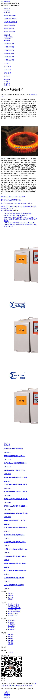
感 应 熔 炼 (11, 624)
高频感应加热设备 (10, 25)
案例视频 (7, 695)
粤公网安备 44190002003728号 (22, 685)
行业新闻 (7, 83)
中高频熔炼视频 (9, 50)
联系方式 (10, 652)
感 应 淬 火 (11, 622)
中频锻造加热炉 (9, 28)
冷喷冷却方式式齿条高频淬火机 (11, 200)
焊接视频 (10, 640)
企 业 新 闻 (7, 70)
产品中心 (7, 12)
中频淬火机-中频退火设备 (15, 215)
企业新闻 (7, 81)
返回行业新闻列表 (6, 210)
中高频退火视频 (9, 43)
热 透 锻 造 (11, 629)
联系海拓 (7, 76)
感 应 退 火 (11, 628)
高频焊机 (7, 35)
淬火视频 (10, 636)
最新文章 (7, 445)
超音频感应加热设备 (10, 22)
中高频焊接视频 (9, 53)
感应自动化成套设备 (14, 611)
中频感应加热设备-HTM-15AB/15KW (19, 217)
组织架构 (10, 599)
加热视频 (10, 644)
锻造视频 (10, 642)
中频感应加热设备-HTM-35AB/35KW (19, 222)
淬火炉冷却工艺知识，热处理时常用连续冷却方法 (16, 203)
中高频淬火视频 (9, 47)
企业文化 (10, 597)
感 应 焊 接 (11, 626)
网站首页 (7, 8)
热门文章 (7, 443)
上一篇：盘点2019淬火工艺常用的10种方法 (14, 206)
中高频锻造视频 (9, 57)
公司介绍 (10, 593)
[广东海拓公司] (6, 1)
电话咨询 (7, 692)
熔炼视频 (10, 638)
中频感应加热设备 (10, 15)
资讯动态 (7, 63)
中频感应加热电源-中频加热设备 (17, 213)
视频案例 (7, 40)
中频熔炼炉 (7, 38)
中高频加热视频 (9, 60)
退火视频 (10, 634)
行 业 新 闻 (7, 73)
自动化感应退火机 (10, 31)
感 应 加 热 (11, 620)
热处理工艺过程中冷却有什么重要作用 (13, 197)
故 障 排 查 (7, 66)
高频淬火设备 (8, 37)
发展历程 (10, 595)
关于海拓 (7, 10)
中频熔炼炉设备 (13, 615)
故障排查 (7, 85)
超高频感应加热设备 (10, 18)
